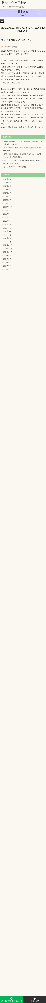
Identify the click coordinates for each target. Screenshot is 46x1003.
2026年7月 (7, 179)
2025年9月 (7, 214)
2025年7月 (7, 221)
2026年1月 (7, 200)
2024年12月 (7, 245)
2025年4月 (7, 231)
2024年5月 (7, 270)
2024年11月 (7, 249)
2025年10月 (7, 211)
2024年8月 (7, 259)
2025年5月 (7, 228)
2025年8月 (7, 217)
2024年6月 (7, 266)
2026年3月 (7, 193)
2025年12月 (7, 204)
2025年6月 (7, 224)
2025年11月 (7, 207)
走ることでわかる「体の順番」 (15, 167)
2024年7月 (7, 263)
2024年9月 (7, 256)
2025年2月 (7, 238)
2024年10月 (7, 252)
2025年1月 (7, 242)
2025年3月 (7, 235)
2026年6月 (7, 183)
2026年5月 (7, 186)
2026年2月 (7, 197)
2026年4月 (7, 190)
